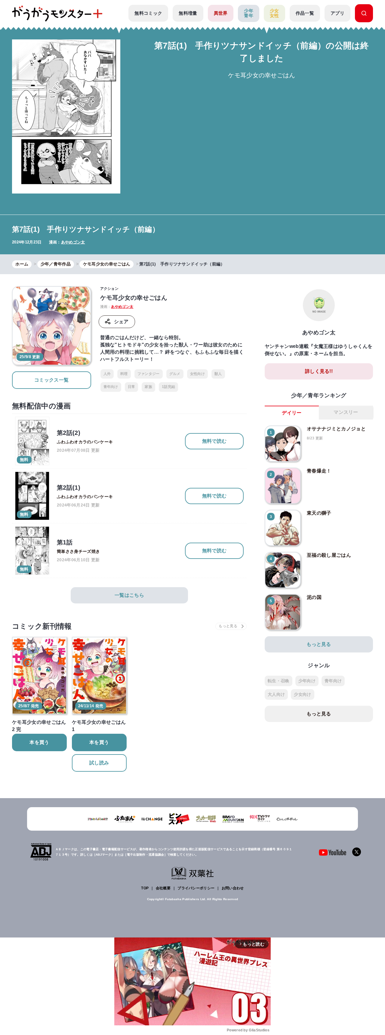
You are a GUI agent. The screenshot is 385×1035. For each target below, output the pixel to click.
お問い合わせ (233, 888)
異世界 (221, 13)
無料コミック (148, 13)
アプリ (337, 13)
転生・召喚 (278, 680)
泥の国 (314, 597)
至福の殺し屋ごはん (329, 555)
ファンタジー (148, 374)
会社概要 (163, 888)
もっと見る (318, 644)
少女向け (302, 694)
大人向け (276, 694)
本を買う (39, 742)
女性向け (197, 374)
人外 (107, 374)
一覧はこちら (129, 595)
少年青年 (248, 13)
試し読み (99, 762)
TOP (145, 888)
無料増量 (188, 13)
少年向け (307, 680)
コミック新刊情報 (42, 626)
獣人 (218, 374)
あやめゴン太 (73, 242)
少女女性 (274, 13)
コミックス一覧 (51, 380)
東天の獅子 (319, 513)
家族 (148, 387)
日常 (131, 387)
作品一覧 (305, 13)
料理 (124, 374)
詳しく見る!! (319, 371)
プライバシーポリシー (195, 888)
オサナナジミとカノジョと (336, 428)
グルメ (174, 374)
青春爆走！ (319, 470)
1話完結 (168, 387)
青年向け (110, 387)
